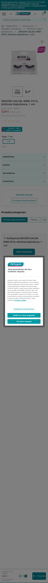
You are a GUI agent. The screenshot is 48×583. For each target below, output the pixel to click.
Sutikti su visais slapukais (24, 315)
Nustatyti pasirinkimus (24, 309)
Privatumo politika (20, 300)
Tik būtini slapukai (23, 321)
